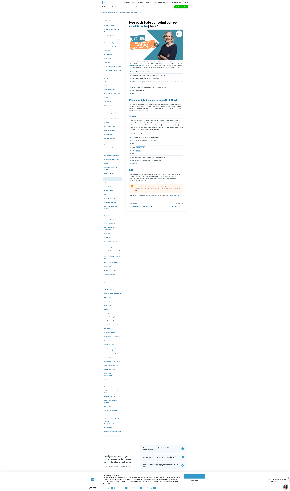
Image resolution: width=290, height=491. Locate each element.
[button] (163, 448)
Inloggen (170, 7)
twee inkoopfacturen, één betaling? (112, 70)
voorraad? (106, 152)
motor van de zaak (108, 183)
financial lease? (107, 286)
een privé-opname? (108, 305)
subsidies (106, 309)
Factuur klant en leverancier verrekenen (110, 401)
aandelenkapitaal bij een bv (110, 220)
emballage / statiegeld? (109, 138)
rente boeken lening (108, 101)
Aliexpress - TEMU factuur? (110, 25)
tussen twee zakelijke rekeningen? (112, 47)
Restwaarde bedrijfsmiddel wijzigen (112, 431)
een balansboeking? (108, 190)
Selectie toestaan (194, 480)
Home (102, 12)
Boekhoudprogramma (129, 2)
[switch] (127, 488)
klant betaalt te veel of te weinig (111, 109)
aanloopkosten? (107, 237)
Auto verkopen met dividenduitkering (108, 374)
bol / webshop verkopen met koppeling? (110, 207)
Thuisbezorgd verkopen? (109, 198)
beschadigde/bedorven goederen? (112, 155)
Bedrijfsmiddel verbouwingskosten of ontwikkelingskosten (112, 423)
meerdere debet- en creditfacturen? (112, 262)
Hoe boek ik (115, 12)
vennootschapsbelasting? (110, 354)
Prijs (186, 2)
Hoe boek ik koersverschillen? (111, 410)
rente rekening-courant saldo (111, 383)
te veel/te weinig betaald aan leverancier (111, 114)
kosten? (105, 82)
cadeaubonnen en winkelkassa (111, 365)
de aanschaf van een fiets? (110, 179)
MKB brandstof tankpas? (109, 274)
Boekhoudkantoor (141, 7)
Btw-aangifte (149, 2)
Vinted (105, 387)
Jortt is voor (105, 7)
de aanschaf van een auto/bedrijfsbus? (109, 174)
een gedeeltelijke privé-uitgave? (111, 159)
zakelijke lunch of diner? (109, 89)
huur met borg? (107, 187)
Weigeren (194, 484)
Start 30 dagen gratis (180, 7)
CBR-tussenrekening (109, 212)
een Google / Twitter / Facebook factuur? (111, 30)
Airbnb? (105, 194)
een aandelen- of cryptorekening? (112, 336)
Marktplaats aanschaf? (109, 35)
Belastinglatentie (108, 379)
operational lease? (108, 282)
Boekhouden (108, 12)
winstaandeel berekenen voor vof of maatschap (112, 252)
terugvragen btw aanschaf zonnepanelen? (110, 228)
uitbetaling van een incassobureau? (112, 293)
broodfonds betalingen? (109, 126)
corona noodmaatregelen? (110, 317)
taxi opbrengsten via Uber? (110, 224)
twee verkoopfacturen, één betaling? (112, 66)
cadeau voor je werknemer (110, 130)
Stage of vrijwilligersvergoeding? (111, 418)
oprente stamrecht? (108, 358)
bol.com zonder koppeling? (110, 202)
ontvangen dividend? (109, 344)
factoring (106, 86)
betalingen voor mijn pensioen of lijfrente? (111, 143)
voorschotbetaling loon (109, 396)
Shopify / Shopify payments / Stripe (112, 216)
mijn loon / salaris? (108, 313)
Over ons (130, 7)
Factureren (140, 2)
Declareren (106, 122)
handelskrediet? (107, 233)
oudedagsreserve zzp (109, 134)
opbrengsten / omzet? (109, 78)
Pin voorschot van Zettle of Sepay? (112, 361)
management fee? (108, 328)
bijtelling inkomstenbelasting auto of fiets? (112, 257)
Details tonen (163, 488)
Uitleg (122, 7)
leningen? (106, 97)
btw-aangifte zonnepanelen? (111, 241)
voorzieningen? (107, 105)
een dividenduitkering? (109, 332)
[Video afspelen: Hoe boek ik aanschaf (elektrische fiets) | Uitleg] (156, 45)
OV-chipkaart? (107, 62)
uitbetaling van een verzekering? (111, 119)
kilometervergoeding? (109, 43)
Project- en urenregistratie (174, 2)
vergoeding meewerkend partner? (112, 321)
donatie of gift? (107, 301)
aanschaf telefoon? (108, 54)
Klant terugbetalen (108, 406)
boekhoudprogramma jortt (136, 65)
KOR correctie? (107, 297)
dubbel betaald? (107, 266)
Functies (114, 7)
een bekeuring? (107, 58)
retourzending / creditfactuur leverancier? (111, 168)
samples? (106, 163)
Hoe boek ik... (107, 21)
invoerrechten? (107, 51)
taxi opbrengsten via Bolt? (110, 270)
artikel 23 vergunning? (109, 290)
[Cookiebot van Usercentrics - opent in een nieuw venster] (92, 488)
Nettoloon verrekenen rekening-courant (111, 392)
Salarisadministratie (160, 2)
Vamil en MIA (174, 196)
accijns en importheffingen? (110, 278)
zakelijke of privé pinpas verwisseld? (112, 39)
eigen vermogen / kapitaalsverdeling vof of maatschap (112, 246)
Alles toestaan (194, 476)
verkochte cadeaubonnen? (110, 148)
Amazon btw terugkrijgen (110, 369)
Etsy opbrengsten (108, 427)
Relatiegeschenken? (109, 414)
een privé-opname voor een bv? (111, 325)
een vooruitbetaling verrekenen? (111, 74)
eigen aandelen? (108, 340)
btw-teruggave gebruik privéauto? (112, 93)
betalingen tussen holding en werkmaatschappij (111, 349)
